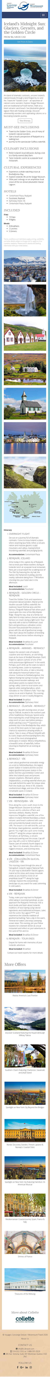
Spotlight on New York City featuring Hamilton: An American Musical (25, 1183)
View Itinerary (25, 120)
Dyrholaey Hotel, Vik (17, 201)
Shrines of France (25, 1256)
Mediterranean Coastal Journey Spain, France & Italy (25, 1220)
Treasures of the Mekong (25, 1294)
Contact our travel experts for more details (25, 953)
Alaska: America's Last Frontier (25, 995)
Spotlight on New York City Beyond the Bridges (25, 1107)
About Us (25, 1338)
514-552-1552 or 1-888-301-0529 (26, 1351)
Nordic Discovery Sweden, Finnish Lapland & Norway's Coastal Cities (25, 1145)
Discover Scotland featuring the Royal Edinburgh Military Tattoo (25, 1034)
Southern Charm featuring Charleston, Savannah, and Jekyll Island (25, 1071)
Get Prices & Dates (25, 42)
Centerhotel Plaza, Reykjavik (20, 195)
